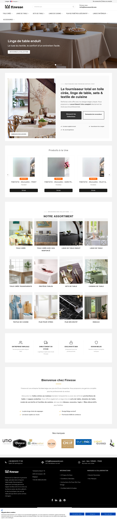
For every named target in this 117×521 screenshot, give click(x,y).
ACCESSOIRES (8, 19)
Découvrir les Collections (71, 115)
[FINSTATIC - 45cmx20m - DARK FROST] (58, 169)
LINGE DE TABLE (22, 13)
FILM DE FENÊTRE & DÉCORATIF (77, 13)
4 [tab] (61, 64)
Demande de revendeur (93, 114)
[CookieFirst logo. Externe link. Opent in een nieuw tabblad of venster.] (2, 510)
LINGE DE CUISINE (55, 13)
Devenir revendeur (94, 475)
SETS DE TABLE (38, 13)
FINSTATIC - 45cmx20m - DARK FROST (59, 182)
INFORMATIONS (65, 470)
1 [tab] (55, 64)
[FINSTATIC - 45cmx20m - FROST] (24, 169)
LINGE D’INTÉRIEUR (99, 13)
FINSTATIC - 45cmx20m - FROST (23, 182)
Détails (24, 190)
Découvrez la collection (19, 52)
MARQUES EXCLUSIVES (19, 134)
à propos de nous (66, 475)
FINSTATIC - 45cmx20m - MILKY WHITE (94, 182)
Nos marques (92, 478)
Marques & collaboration (97, 470)
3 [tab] (59, 64)
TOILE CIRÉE (7, 13)
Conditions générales (67, 478)
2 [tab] (57, 64)
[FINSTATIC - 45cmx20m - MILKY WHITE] (93, 169)
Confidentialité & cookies (69, 488)
